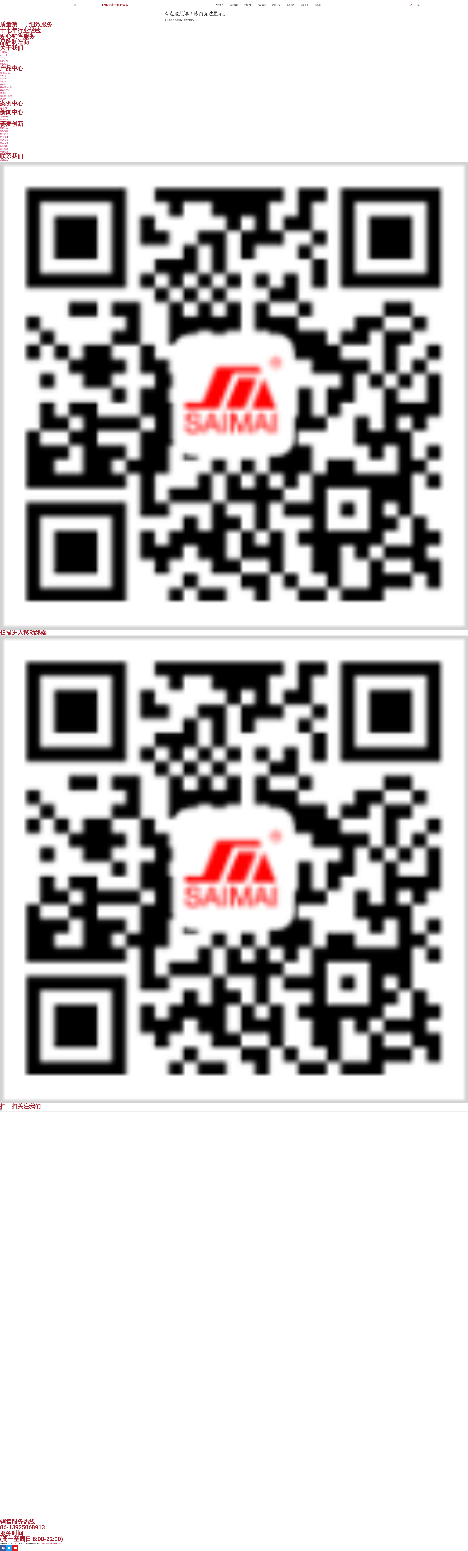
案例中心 (4, 107)
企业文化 (4, 55)
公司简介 (4, 52)
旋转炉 (3, 81)
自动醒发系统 (6, 96)
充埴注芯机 (5, 72)
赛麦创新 (290, 5)
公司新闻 (4, 116)
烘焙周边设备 (6, 87)
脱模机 (3, 93)
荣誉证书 (4, 61)
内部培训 (4, 137)
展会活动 (4, 151)
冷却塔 (3, 75)
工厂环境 (4, 58)
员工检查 (4, 148)
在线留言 (304, 5)
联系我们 (318, 5)
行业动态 (4, 119)
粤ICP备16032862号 (51, 1543)
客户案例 (262, 5)
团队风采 (4, 64)
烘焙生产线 (5, 90)
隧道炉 (3, 99)
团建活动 (4, 140)
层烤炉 (3, 78)
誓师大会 (4, 128)
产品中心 (248, 5)
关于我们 (234, 5)
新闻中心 (276, 5)
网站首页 (220, 5)
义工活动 (4, 143)
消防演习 (4, 131)
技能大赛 (4, 146)
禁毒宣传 (4, 134)
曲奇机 (3, 84)
